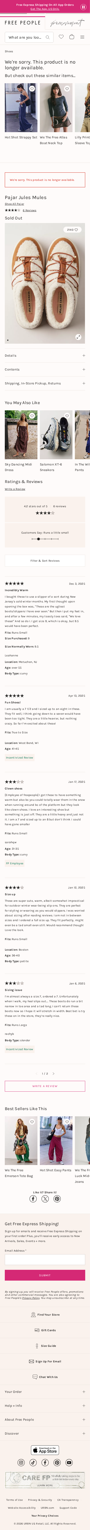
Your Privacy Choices (45, 1515)
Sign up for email (48, 1361)
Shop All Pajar (14, 204)
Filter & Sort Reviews (45, 560)
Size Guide (48, 1346)
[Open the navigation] (82, 37)
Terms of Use (14, 1499)
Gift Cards (48, 1330)
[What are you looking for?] (47, 37)
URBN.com (47, 1507)
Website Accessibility (22, 1507)
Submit (45, 1275)
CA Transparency (68, 1499)
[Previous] (36, 1073)
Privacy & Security (40, 1499)
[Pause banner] (83, 7)
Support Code (68, 1507)
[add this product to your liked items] (32, 88)
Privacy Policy (30, 1298)
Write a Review (15, 489)
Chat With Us (48, 1377)
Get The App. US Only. (46, 9)
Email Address (15, 1250)
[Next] (53, 1073)
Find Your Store (48, 1314)
